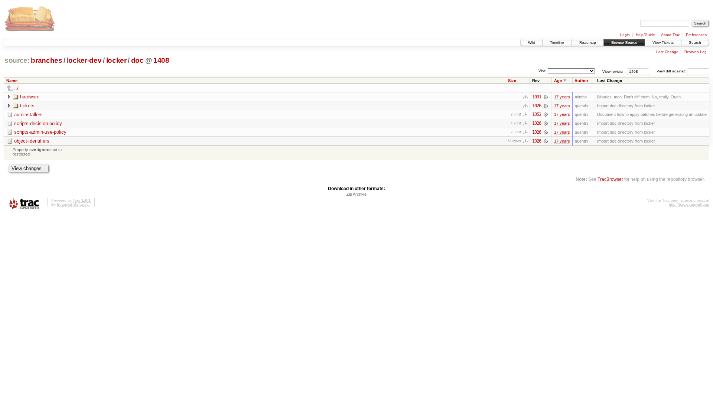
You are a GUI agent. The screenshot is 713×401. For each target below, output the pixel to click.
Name (11, 80)
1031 (536, 97)
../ (16, 88)
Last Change (667, 52)
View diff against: (672, 71)
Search (695, 42)
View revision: (614, 71)
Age (558, 80)
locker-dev (84, 60)
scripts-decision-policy (38, 123)
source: (17, 60)
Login (625, 35)
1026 (536, 105)
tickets (27, 105)
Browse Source (624, 42)
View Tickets (663, 42)
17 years (562, 97)
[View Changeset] (546, 97)
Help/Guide (645, 35)
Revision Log (695, 52)
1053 (536, 114)
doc (137, 60)
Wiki (531, 42)
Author (581, 80)
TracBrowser (610, 179)
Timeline (557, 42)
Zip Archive (356, 194)
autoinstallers (28, 114)
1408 (161, 60)
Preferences (696, 35)
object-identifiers (31, 141)
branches (46, 60)
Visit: (542, 71)
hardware (29, 97)
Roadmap (587, 42)
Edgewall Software (73, 204)
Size (512, 80)
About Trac (670, 35)
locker (116, 60)
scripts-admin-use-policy (40, 132)
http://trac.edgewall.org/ (689, 204)
